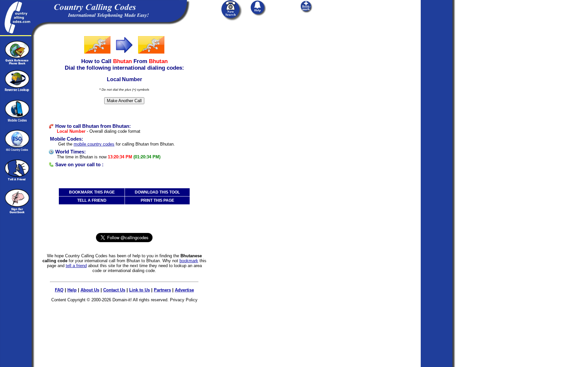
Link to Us (139, 289)
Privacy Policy (184, 299)
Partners (162, 289)
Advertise (184, 289)
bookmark (188, 260)
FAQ (59, 289)
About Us (90, 289)
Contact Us (114, 289)
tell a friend (76, 265)
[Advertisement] (255, 76)
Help (72, 289)
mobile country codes (94, 144)
